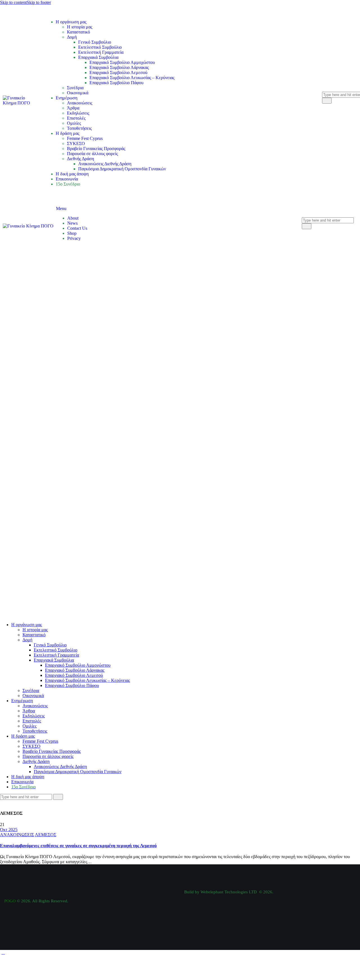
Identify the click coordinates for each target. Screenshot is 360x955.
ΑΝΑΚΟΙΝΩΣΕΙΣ (17, 834)
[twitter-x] (9, 802)
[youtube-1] (16, 802)
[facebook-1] (3, 802)
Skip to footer (39, 2)
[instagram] (22, 802)
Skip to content (13, 2)
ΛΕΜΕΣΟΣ (45, 834)
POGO (10, 901)
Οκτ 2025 (8, 829)
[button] (3, 952)
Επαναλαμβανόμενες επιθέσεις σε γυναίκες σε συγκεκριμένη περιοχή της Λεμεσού (78, 845)
